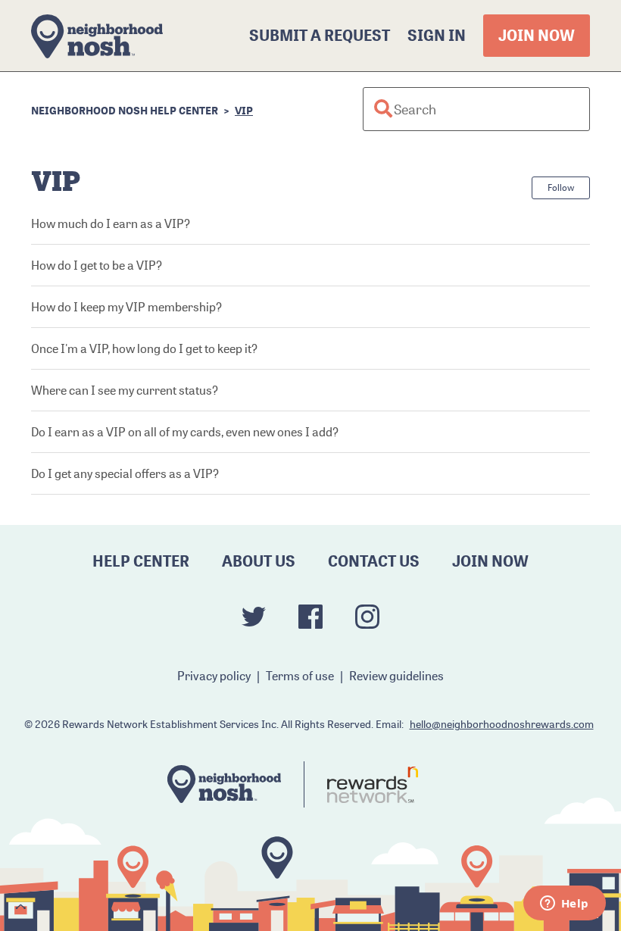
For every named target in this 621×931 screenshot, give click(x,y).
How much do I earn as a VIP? (110, 223)
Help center (140, 561)
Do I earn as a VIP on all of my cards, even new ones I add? (185, 431)
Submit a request (319, 36)
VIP (244, 110)
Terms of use (300, 675)
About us (258, 561)
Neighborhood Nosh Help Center (124, 110)
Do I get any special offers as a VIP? (125, 473)
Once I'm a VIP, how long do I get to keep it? (144, 348)
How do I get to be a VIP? (96, 265)
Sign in (436, 36)
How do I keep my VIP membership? (126, 306)
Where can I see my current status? (124, 390)
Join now (536, 35)
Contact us (374, 561)
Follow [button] (561, 187)
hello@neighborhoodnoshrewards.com (502, 724)
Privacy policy (214, 675)
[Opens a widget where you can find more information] (564, 904)
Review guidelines (396, 675)
